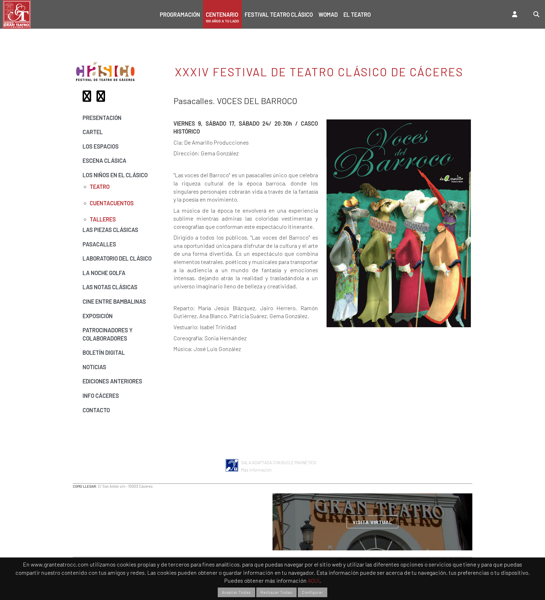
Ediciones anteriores (112, 381)
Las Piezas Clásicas (110, 229)
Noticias (94, 367)
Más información (256, 469)
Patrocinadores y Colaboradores (108, 334)
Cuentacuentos (112, 203)
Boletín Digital (104, 352)
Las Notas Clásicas (110, 287)
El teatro (357, 14)
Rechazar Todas (276, 592)
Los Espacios (101, 146)
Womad (328, 14)
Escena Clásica (104, 160)
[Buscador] (531, 14)
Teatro (100, 186)
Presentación (102, 117)
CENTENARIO (222, 17)
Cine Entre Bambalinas (114, 301)
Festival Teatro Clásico (279, 14)
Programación (180, 14)
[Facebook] (89, 98)
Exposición (98, 315)
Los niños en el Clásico (115, 175)
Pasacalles (99, 244)
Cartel (93, 131)
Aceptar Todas (236, 592)
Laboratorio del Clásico (117, 258)
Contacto (96, 410)
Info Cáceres (101, 395)
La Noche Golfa (104, 272)
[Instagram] (103, 98)
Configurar (312, 592)
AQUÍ (313, 580)
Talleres (103, 219)
